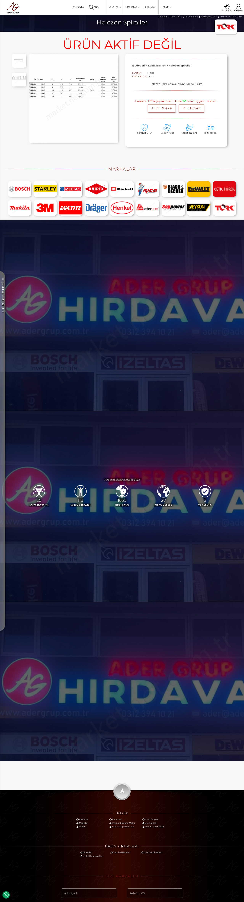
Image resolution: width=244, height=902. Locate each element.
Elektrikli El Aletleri (153, 852)
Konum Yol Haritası (154, 826)
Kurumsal (117, 819)
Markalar (83, 823)
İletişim (82, 826)
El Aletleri (87, 852)
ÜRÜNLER (113, 7)
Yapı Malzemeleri (121, 852)
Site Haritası (151, 823)
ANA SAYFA (78, 7)
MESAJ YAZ (192, 108)
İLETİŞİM (165, 7)
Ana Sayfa (83, 819)
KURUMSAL (150, 7)
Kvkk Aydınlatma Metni (123, 823)
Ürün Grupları (152, 819)
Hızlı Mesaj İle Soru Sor (123, 826)
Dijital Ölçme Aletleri (93, 856)
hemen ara (162, 108)
